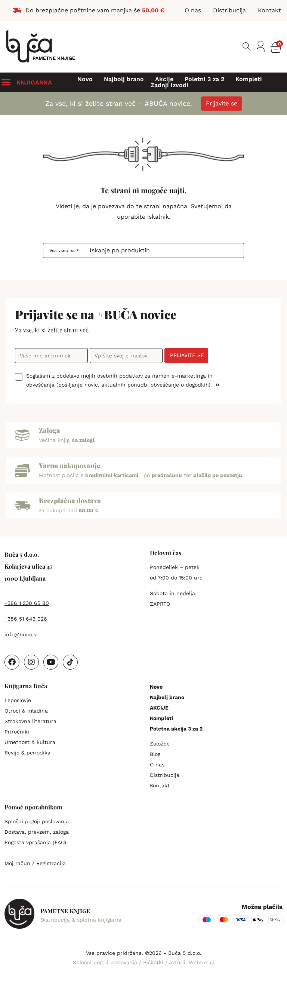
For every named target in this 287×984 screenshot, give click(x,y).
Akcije (164, 79)
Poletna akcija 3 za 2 (176, 729)
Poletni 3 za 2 (204, 79)
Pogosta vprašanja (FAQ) (35, 842)
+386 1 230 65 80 (26, 603)
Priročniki (16, 732)
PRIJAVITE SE (187, 355)
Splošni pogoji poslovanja (36, 821)
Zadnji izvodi (169, 85)
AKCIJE (159, 708)
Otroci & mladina (26, 711)
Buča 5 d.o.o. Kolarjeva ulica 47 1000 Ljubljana (28, 566)
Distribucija (164, 775)
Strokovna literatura (30, 721)
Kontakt (160, 785)
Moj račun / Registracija (35, 863)
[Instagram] (31, 662)
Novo (85, 79)
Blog (155, 754)
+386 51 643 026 (25, 619)
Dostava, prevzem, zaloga (36, 832)
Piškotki (154, 962)
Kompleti (248, 79)
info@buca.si (21, 634)
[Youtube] (50, 662)
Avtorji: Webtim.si (191, 962)
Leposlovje (17, 700)
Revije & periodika (27, 753)
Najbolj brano (124, 79)
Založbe (160, 744)
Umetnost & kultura (29, 742)
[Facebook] (11, 662)
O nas (157, 765)
